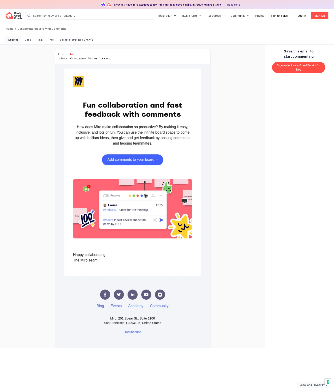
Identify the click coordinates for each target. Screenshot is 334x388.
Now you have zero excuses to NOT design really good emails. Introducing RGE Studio (167, 4)
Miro (72, 54)
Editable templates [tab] (75, 39)
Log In (302, 15)
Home (10, 28)
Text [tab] (40, 39)
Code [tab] (28, 39)
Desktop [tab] (13, 39)
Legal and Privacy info (313, 384)
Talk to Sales (279, 15)
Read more (233, 4)
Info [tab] (51, 39)
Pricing (259, 15)
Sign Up (319, 15)
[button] (167, 15)
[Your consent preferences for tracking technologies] (328, 382)
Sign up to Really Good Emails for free (298, 67)
